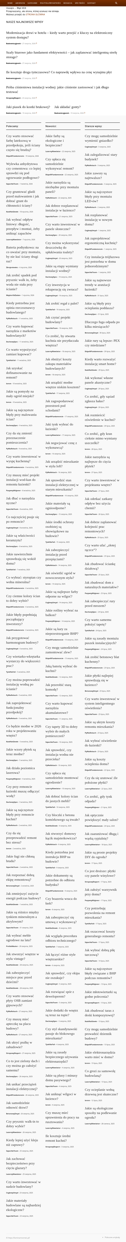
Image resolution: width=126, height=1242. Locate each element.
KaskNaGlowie (12, 211)
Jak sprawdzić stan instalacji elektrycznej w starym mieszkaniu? (62, 484)
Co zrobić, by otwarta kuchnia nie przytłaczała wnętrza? (62, 340)
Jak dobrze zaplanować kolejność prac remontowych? (101, 526)
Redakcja (67, 3)
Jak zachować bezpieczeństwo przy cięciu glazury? (20, 1163)
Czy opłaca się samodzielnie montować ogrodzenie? (62, 777)
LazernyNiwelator (13, 239)
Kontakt (91, 3)
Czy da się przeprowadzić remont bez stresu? (21, 837)
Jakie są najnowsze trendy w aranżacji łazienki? (98, 284)
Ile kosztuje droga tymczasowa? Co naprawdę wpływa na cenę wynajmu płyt (59, 72)
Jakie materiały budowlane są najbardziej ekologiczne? (23, 1205)
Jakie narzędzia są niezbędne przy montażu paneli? (62, 187)
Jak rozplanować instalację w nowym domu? (98, 219)
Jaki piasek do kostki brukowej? (28, 107)
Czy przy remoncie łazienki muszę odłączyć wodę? (23, 791)
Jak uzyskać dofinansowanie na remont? (19, 372)
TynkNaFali (11, 360)
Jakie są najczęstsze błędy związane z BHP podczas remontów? (100, 973)
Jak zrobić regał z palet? (62, 303)
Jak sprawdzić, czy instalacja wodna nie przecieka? (59, 754)
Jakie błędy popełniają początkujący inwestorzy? (21, 619)
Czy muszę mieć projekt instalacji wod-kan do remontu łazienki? (22, 479)
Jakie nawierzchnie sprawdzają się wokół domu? (21, 558)
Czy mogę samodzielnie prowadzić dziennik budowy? (101, 1033)
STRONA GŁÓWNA (35, 14)
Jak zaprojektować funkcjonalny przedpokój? (19, 707)
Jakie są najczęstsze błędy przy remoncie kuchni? (20, 814)
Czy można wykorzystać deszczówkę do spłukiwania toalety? (62, 247)
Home (10, 3)
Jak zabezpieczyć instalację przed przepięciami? (57, 554)
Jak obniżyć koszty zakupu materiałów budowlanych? (58, 363)
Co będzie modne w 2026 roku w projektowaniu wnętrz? (23, 730)
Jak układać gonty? (67, 107)
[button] (116, 3)
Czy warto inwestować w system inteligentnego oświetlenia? (102, 703)
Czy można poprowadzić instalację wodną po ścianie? (23, 684)
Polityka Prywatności (50, 3)
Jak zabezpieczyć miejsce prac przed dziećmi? (19, 977)
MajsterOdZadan (13, 295)
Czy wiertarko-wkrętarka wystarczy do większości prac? (23, 661)
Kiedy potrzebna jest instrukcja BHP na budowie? (59, 856)
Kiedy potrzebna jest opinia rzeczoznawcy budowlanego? (20, 307)
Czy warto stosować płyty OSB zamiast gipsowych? (20, 1000)
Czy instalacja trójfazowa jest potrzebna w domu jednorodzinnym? (102, 261)
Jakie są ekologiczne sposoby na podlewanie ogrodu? (101, 1112)
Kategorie (32, 3)
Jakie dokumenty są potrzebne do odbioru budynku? (60, 880)
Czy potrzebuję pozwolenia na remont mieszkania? (100, 912)
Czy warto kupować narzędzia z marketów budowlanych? (21, 330)
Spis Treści (80, 3)
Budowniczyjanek (13, 43)
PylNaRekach (11, 318)
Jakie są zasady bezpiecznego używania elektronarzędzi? (61, 1056)
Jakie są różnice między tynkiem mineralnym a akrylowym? (22, 916)
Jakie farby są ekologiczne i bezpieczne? (54, 140)
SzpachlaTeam (12, 184)
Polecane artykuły (112, 1237)
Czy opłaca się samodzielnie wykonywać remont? (59, 163)
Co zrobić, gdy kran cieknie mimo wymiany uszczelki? (101, 438)
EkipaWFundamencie (15, 156)
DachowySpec (12, 342)
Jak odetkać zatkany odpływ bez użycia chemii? (98, 503)
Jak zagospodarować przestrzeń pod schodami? (59, 405)
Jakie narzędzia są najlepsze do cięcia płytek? (98, 461)
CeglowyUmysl (12, 528)
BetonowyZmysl (12, 886)
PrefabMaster (12, 946)
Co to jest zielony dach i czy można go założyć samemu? (22, 1065)
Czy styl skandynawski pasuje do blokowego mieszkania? (61, 1033)
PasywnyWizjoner (13, 490)
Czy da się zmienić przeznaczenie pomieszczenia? (19, 437)
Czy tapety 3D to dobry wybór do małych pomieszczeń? (61, 731)
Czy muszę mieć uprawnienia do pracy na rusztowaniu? (62, 1117)
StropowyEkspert (13, 98)
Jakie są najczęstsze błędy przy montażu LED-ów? (98, 196)
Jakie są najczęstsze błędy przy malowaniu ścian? (21, 414)
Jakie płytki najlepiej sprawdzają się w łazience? (99, 680)
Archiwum (20, 3)
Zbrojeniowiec (12, 267)
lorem (8, 383)
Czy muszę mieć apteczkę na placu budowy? (18, 1023)
